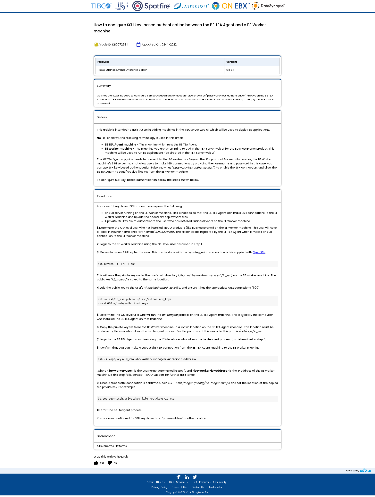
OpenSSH (259, 252)
